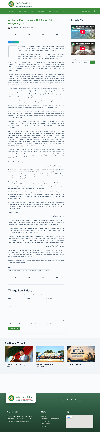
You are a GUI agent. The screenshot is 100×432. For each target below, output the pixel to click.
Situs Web (49, 298)
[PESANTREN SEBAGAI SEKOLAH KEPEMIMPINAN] (50, 354)
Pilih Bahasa (86, 11)
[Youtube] (80, 400)
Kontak (62, 11)
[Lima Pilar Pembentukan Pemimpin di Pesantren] (19, 354)
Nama (10, 298)
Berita (31, 11)
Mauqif (31, 27)
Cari (92, 62)
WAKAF (56, 11)
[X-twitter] (76, 400)
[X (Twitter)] (29, 35)
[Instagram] (71, 400)
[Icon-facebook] (67, 400)
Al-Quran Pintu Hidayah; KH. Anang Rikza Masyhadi (23, 270)
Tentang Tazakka (21, 11)
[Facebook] (15, 35)
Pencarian (73, 59)
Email (29, 298)
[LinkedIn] (57, 35)
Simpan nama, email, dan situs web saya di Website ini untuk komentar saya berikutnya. (31, 323)
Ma (40, 270)
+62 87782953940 (22, 419)
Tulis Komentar (12, 306)
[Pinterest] (43, 35)
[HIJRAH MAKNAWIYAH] (81, 354)
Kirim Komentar (14, 328)
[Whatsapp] (63, 400)
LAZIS (50, 11)
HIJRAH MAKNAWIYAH (74, 365)
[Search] (94, 11)
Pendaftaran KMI (42, 11)
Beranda (11, 11)
